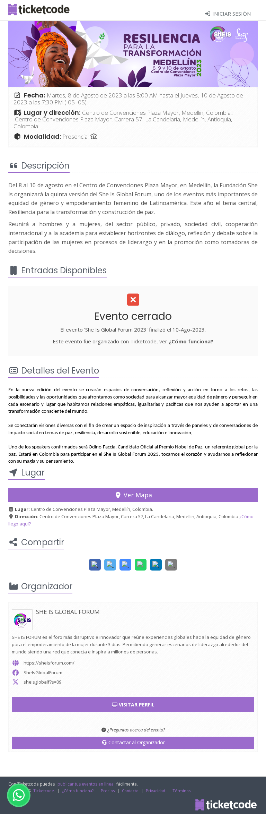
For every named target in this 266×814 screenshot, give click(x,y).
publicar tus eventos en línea (85, 784)
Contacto (130, 790)
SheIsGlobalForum (43, 672)
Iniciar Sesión (231, 13)
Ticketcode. (44, 790)
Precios (108, 790)
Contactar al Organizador (136, 742)
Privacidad (155, 790)
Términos (181, 790)
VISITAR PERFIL (135, 704)
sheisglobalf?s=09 (42, 682)
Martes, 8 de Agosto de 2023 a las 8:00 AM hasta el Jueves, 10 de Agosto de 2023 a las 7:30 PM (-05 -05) (128, 98)
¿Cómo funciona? (191, 341)
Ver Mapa (137, 495)
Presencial (76, 136)
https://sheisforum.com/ (49, 663)
